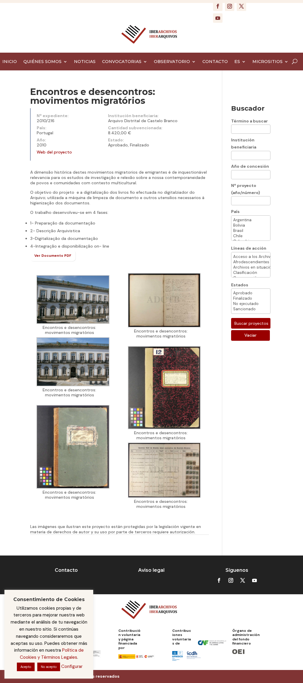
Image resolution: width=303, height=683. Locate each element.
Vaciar (250, 335)
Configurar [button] (72, 666)
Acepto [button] (25, 667)
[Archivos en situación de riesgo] (251, 267)
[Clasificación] (251, 272)
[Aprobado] (251, 293)
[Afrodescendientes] (251, 262)
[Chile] (251, 236)
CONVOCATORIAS (121, 61)
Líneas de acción (248, 248)
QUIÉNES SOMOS (42, 61)
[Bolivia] (251, 225)
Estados (239, 285)
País (235, 211)
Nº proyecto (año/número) (245, 189)
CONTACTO (215, 61)
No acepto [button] (49, 667)
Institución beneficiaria (243, 143)
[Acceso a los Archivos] (251, 256)
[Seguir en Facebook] (218, 6)
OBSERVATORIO (172, 61)
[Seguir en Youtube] (218, 18)
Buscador (248, 108)
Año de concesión (250, 166)
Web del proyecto (54, 152)
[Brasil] (251, 230)
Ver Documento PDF (52, 255)
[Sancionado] (251, 309)
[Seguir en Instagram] (229, 6)
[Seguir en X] (241, 6)
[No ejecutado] (251, 303)
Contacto (66, 570)
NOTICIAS (85, 61)
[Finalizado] (251, 298)
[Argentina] (251, 220)
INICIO (9, 61)
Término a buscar (249, 121)
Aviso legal (151, 570)
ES (237, 61)
